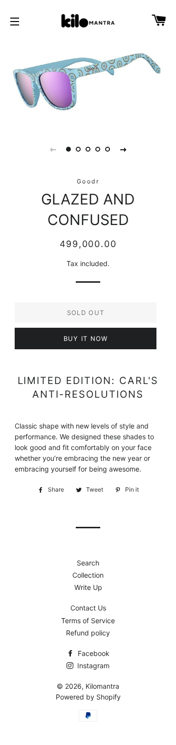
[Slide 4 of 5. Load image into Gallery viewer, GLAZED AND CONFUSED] (98, 149)
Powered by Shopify (88, 697)
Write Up (88, 587)
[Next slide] (123, 149)
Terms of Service (88, 620)
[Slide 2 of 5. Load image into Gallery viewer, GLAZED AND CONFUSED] (78, 149)
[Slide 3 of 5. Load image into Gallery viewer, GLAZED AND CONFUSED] (88, 149)
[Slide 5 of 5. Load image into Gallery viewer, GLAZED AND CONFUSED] (107, 149)
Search (88, 563)
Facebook (93, 653)
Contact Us (88, 608)
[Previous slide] (53, 149)
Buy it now (86, 338)
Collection (88, 575)
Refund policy (88, 633)
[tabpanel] (88, 82)
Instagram (92, 665)
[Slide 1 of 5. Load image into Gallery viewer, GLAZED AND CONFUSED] (68, 149)
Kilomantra (102, 686)
